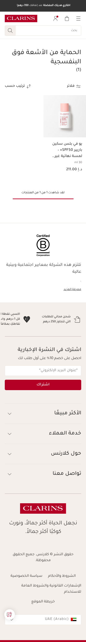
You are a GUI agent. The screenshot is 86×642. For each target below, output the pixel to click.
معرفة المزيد (72, 289)
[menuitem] (55, 18)
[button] (9, 614)
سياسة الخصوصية (26, 596)
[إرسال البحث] (10, 30)
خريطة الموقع (43, 622)
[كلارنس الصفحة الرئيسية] (21, 18)
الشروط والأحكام (62, 596)
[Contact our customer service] (9, 614)
